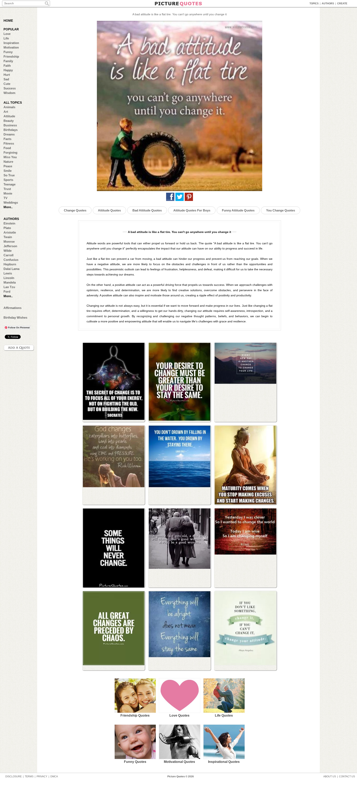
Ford (7, 291)
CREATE (342, 3)
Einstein (9, 223)
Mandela (10, 282)
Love (7, 34)
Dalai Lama (11, 269)
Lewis (8, 273)
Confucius (11, 259)
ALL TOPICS (13, 102)
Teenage (9, 184)
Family (8, 61)
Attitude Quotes (109, 210)
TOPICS (314, 3)
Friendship (11, 56)
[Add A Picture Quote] (19, 348)
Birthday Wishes (15, 317)
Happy (8, 70)
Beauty (9, 120)
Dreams (9, 134)
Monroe (9, 241)
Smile (8, 170)
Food (7, 148)
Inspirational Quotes (224, 761)
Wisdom (9, 93)
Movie (8, 193)
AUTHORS (328, 3)
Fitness (9, 143)
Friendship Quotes (135, 715)
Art (6, 111)
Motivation (11, 47)
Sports (8, 180)
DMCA (54, 776)
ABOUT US (329, 776)
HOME (8, 20)
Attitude (9, 116)
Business (10, 125)
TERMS (29, 776)
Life (6, 38)
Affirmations (12, 308)
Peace (8, 166)
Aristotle (10, 232)
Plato (7, 228)
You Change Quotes (280, 210)
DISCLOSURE (13, 776)
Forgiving (10, 152)
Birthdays (11, 130)
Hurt (7, 74)
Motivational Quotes (179, 761)
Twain (8, 237)
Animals (9, 107)
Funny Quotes (135, 761)
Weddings (11, 202)
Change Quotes (75, 210)
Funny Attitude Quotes (238, 210)
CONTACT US (347, 776)
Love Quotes (179, 715)
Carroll (8, 255)
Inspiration (11, 43)
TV (5, 198)
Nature (8, 161)
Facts (7, 139)
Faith (7, 65)
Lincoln (9, 278)
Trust (7, 189)
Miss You (10, 157)
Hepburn (10, 264)
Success (10, 88)
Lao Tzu (9, 287)
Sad (6, 79)
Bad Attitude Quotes (147, 210)
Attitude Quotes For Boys (191, 210)
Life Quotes (224, 715)
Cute (7, 83)
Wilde (8, 250)
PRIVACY (42, 776)
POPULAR (11, 29)
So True (9, 175)
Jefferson (10, 246)
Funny (8, 52)
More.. (8, 207)
